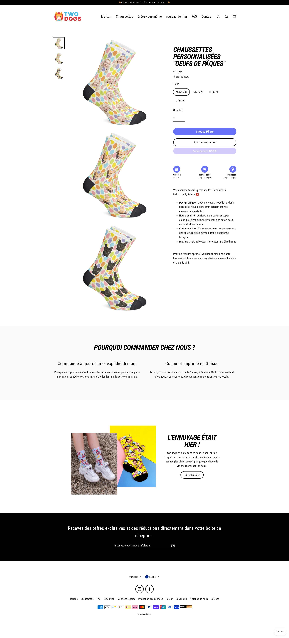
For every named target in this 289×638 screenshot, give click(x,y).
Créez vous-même (150, 16)
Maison (106, 16)
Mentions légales (126, 599)
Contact (207, 16)
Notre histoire (192, 474)
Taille (176, 84)
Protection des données (150, 599)
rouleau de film (176, 16)
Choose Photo (205, 131)
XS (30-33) (181, 91)
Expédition (109, 599)
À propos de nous (199, 599)
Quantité (178, 110)
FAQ (194, 16)
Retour (169, 599)
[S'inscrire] (172, 545)
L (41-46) (180, 100)
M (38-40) (214, 91)
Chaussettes (124, 16)
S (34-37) (198, 91)
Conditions (181, 599)
